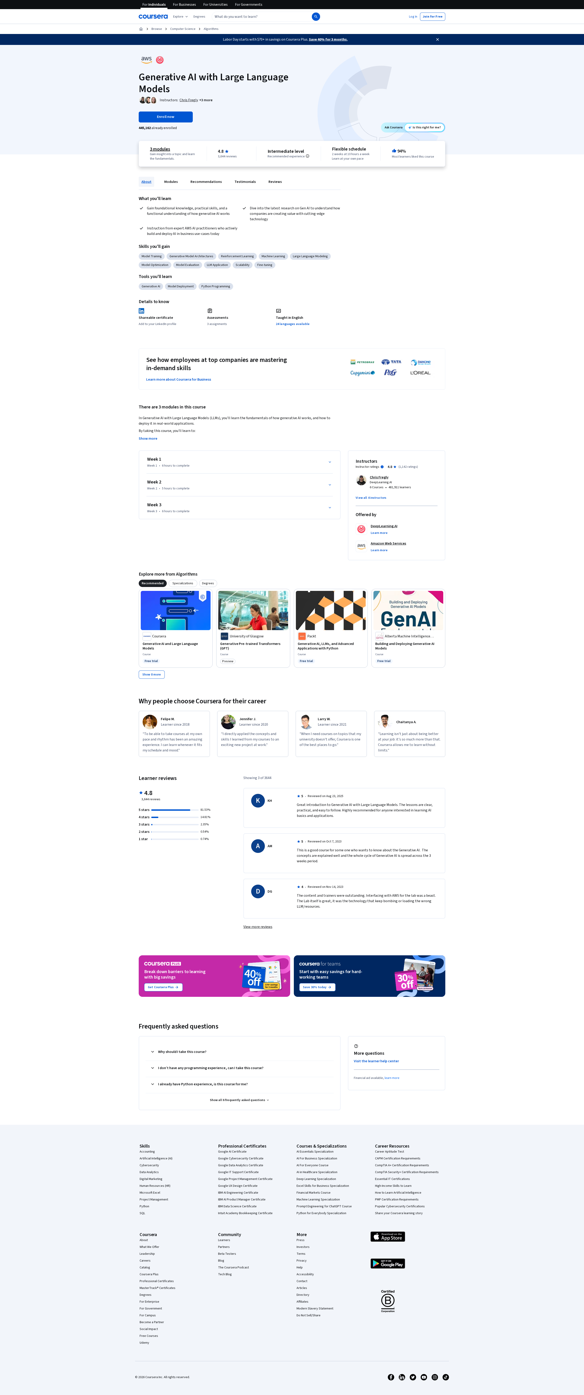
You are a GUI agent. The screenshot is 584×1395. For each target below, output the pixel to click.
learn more (392, 1078)
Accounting (147, 1151)
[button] (199, 17)
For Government (151, 1308)
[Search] (316, 17)
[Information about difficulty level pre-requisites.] (307, 156)
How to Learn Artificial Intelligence (398, 1192)
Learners (224, 1240)
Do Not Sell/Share (309, 1315)
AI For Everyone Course (312, 1165)
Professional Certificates (157, 1281)
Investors (303, 1247)
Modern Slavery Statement (315, 1308)
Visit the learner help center (376, 1061)
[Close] (437, 39)
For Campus (148, 1315)
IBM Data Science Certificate (237, 1206)
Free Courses (149, 1336)
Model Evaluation (187, 265)
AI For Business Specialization (317, 1158)
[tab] (153, 583)
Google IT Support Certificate (238, 1172)
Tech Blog (225, 1274)
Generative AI (151, 286)
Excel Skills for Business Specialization (323, 1186)
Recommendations (206, 181)
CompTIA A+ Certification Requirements (402, 1165)
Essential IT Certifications (392, 1179)
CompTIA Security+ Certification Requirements (407, 1172)
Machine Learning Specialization (318, 1199)
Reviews (275, 181)
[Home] (141, 29)
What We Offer (149, 1247)
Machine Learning (273, 256)
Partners (224, 1247)
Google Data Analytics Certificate (240, 1165)
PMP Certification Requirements (397, 1199)
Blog (221, 1260)
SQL (142, 1213)
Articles (302, 1288)
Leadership (147, 1254)
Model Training (152, 256)
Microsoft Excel (150, 1192)
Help (300, 1267)
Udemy (144, 1342)
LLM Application (217, 265)
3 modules (160, 149)
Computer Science (183, 29)
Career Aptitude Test (389, 1151)
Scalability (243, 265)
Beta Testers (227, 1254)
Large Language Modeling (310, 256)
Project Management (154, 1199)
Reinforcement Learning (237, 256)
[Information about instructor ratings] (382, 467)
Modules (171, 181)
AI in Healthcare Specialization (317, 1172)
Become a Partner (152, 1322)
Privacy (302, 1260)
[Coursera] (153, 16)
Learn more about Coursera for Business (178, 379)
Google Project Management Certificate (245, 1179)
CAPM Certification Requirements (397, 1158)
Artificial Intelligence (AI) (156, 1158)
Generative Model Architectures (191, 256)
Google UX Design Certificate (238, 1186)
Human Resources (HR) (155, 1186)
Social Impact (149, 1329)
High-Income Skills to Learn (393, 1186)
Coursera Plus (149, 1274)
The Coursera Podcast (233, 1267)
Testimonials (245, 181)
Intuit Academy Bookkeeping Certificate (245, 1213)
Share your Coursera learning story (399, 1213)
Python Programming (215, 286)
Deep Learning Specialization (316, 1179)
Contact (302, 1281)
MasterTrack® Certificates (157, 1288)
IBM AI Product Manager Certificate (242, 1199)
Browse (156, 29)
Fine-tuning (264, 265)
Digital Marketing (151, 1179)
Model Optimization (155, 265)
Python (144, 1206)
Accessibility (305, 1274)
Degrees (145, 1295)
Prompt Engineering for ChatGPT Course (324, 1206)
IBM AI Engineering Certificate (238, 1192)
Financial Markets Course (314, 1192)
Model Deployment (181, 286)
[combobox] (257, 16)
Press (301, 1240)
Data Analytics (149, 1172)
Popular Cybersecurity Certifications (400, 1206)
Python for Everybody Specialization (321, 1213)
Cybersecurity (149, 1165)
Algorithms (211, 29)
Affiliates (302, 1301)
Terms (301, 1254)
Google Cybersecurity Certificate (240, 1158)
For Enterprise (149, 1301)
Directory (303, 1295)
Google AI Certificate (232, 1151)
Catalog (145, 1267)
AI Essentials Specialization (315, 1151)
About (146, 181)
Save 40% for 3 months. (328, 39)
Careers (145, 1260)
